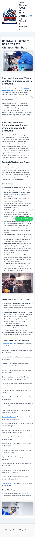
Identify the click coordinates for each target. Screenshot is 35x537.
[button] (24, 219)
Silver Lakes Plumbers (9, 417)
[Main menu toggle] (31, 16)
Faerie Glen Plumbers (8, 344)
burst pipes (16, 194)
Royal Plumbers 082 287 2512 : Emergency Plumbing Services (23, 16)
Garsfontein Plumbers (9, 483)
